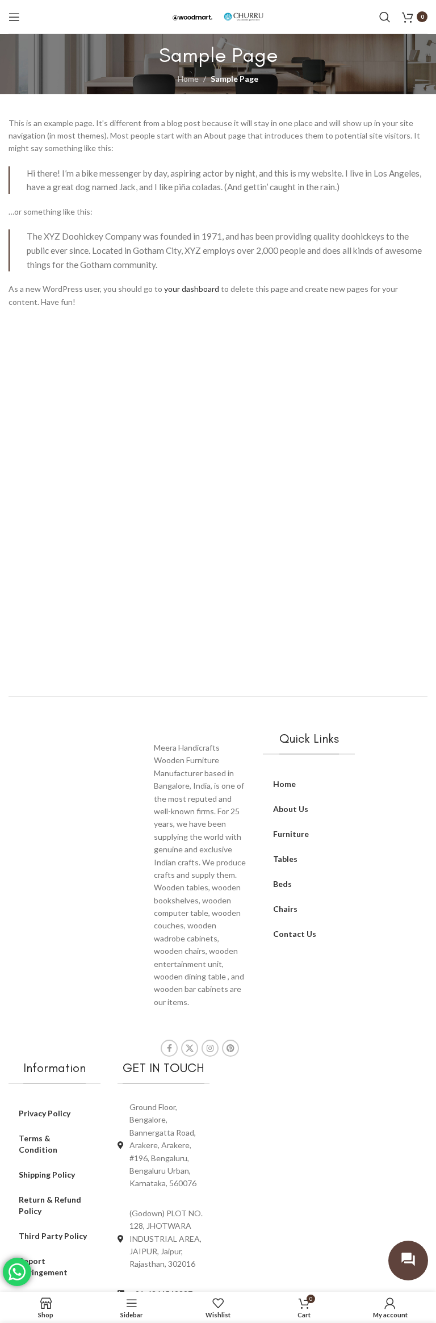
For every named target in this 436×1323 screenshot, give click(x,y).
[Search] (385, 17)
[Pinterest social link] (230, 1048)
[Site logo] (192, 16)
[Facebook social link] (169, 1048)
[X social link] (189, 1048)
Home (188, 78)
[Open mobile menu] (14, 17)
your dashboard (191, 289)
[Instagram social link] (210, 1048)
